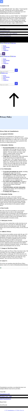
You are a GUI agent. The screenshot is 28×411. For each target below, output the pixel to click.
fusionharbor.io (11, 410)
